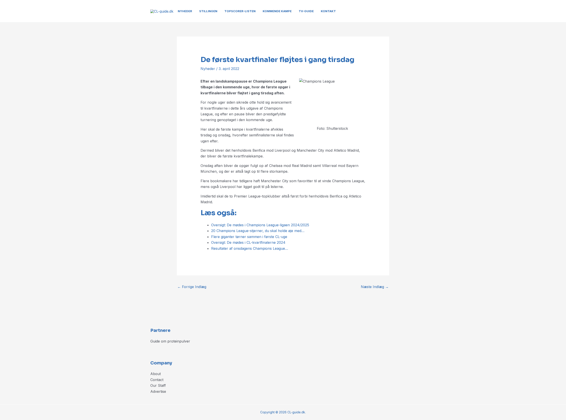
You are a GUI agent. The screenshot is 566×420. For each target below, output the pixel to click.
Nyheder (185, 11)
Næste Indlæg (375, 287)
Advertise (158, 391)
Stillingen (208, 11)
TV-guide (306, 11)
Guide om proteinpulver (170, 341)
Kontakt (328, 11)
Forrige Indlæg (191, 287)
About (155, 374)
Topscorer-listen (240, 11)
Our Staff (158, 385)
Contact (156, 379)
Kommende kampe (277, 11)
